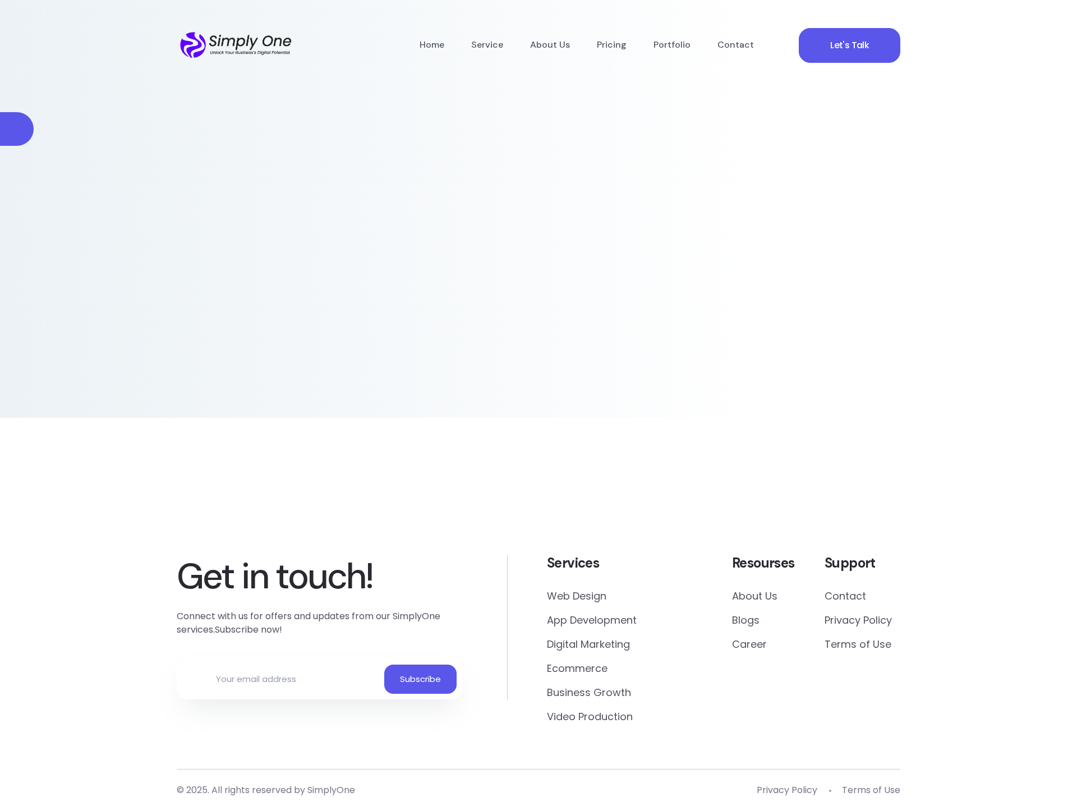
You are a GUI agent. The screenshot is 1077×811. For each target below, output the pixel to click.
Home (432, 44)
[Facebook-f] (342, 500)
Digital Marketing (588, 644)
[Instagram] (734, 500)
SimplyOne (331, 790)
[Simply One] (236, 45)
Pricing (612, 44)
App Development (592, 620)
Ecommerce (577, 668)
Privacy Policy (858, 620)
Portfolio (672, 44)
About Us (550, 44)
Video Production (590, 716)
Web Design (576, 596)
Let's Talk (849, 45)
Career (749, 644)
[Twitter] (473, 500)
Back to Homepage (263, 310)
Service (487, 44)
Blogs (746, 620)
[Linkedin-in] (604, 500)
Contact (735, 44)
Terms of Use (858, 644)
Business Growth (589, 692)
